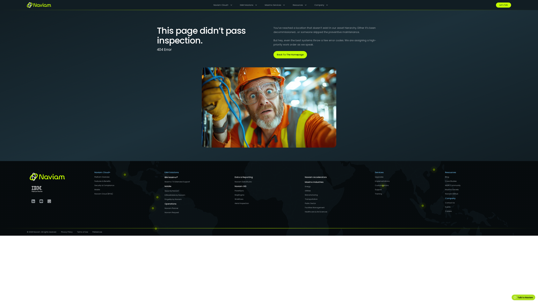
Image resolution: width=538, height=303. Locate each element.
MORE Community (453, 185)
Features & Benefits (102, 181)
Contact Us (450, 203)
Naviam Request (172, 212)
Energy (308, 186)
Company (450, 198)
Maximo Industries (314, 182)
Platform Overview (102, 177)
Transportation (311, 199)
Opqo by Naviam (172, 191)
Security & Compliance (104, 185)
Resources (450, 172)
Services (379, 172)
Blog (447, 177)
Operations (170, 203)
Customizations (382, 185)
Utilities (308, 191)
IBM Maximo (171, 177)
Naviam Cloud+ (102, 172)
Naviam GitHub (451, 194)
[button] (221, 5)
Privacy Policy (67, 232)
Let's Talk (503, 5)
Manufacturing (311, 195)
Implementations (382, 181)
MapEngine (239, 195)
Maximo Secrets (452, 189)
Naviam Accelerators (316, 177)
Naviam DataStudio (243, 182)
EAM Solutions (172, 172)
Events (448, 207)
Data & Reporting (244, 177)
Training (378, 194)
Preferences (97, 232)
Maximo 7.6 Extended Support (177, 182)
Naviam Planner (171, 208)
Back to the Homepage (290, 54)
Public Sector (310, 203)
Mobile (97, 189)
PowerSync (239, 191)
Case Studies (451, 181)
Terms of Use (82, 232)
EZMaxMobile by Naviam (175, 195)
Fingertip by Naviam (173, 199)
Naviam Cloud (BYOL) (103, 194)
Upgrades (379, 177)
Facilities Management (314, 207)
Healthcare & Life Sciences (316, 212)
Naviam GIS (240, 186)
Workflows (239, 199)
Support (378, 189)
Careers (448, 211)
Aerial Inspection (242, 203)
